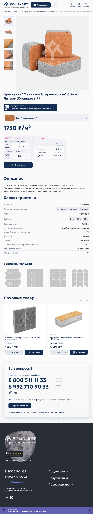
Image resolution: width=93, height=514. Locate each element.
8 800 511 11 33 (27, 380)
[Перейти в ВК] (15, 393)
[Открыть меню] (55, 5)
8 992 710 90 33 (28, 386)
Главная (7, 11)
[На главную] (16, 5)
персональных (52, 412)
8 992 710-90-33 (16, 477)
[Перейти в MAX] (10, 393)
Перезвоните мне (20, 405)
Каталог (17, 11)
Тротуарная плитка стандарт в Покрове (40, 11)
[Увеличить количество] (21, 352)
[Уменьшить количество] (8, 352)
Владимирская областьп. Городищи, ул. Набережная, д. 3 (19, 489)
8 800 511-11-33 (15, 471)
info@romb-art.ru (17, 482)
